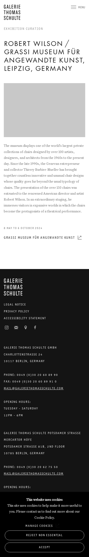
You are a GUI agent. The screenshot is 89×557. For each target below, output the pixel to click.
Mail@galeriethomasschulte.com (34, 388)
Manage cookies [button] (39, 525)
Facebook (35, 328)
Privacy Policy (16, 311)
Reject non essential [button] (44, 535)
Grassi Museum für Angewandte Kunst (39, 237)
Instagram (6, 328)
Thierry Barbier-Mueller (41, 169)
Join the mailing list (16, 328)
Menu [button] (81, 7)
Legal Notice (15, 304)
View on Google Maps (25, 328)
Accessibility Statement (25, 318)
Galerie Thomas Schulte (13, 12)
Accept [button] (44, 547)
